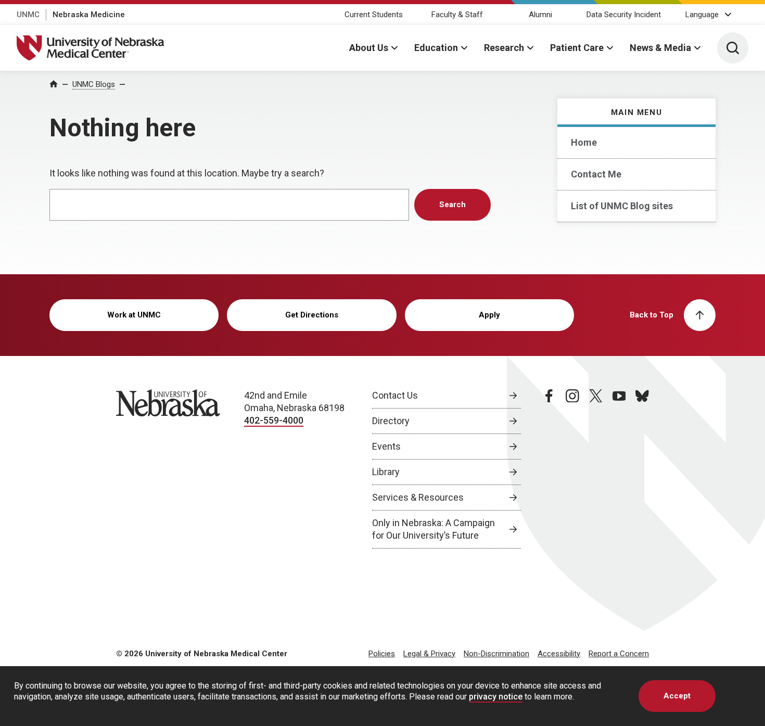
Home (584, 142)
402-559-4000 (273, 420)
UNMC (28, 14)
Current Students (374, 14)
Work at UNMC (134, 315)
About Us (368, 47)
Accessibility (559, 653)
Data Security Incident (623, 14)
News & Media (660, 47)
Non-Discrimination (496, 653)
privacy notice (495, 697)
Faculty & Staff (457, 14)
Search (452, 204)
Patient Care (577, 47)
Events (386, 446)
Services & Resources (418, 497)
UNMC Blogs (93, 84)
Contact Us (395, 395)
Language (702, 14)
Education (436, 47)
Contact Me (596, 174)
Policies (381, 653)
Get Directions (311, 315)
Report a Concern (619, 653)
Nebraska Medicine (89, 14)
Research (504, 47)
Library (386, 471)
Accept (677, 695)
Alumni (540, 14)
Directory (391, 420)
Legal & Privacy (429, 653)
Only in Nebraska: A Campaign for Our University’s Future (433, 529)
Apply (489, 315)
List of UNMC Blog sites (622, 205)
